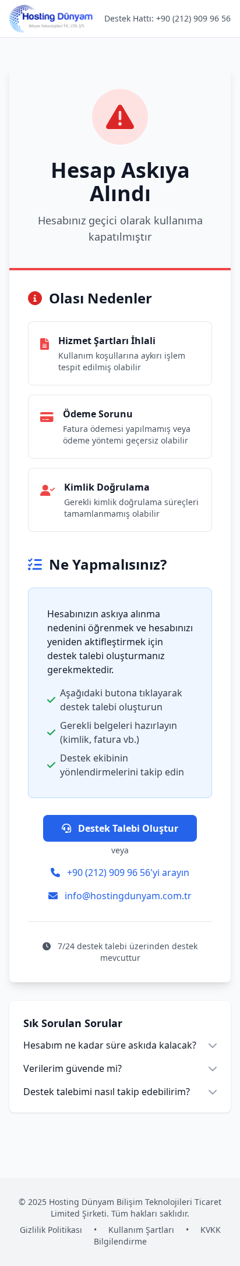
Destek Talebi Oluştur (127, 828)
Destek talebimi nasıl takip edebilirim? (106, 1091)
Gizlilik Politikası (51, 1229)
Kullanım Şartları (141, 1229)
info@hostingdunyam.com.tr (127, 895)
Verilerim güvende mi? (72, 1068)
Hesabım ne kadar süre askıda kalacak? (109, 1045)
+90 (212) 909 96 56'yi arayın (127, 872)
